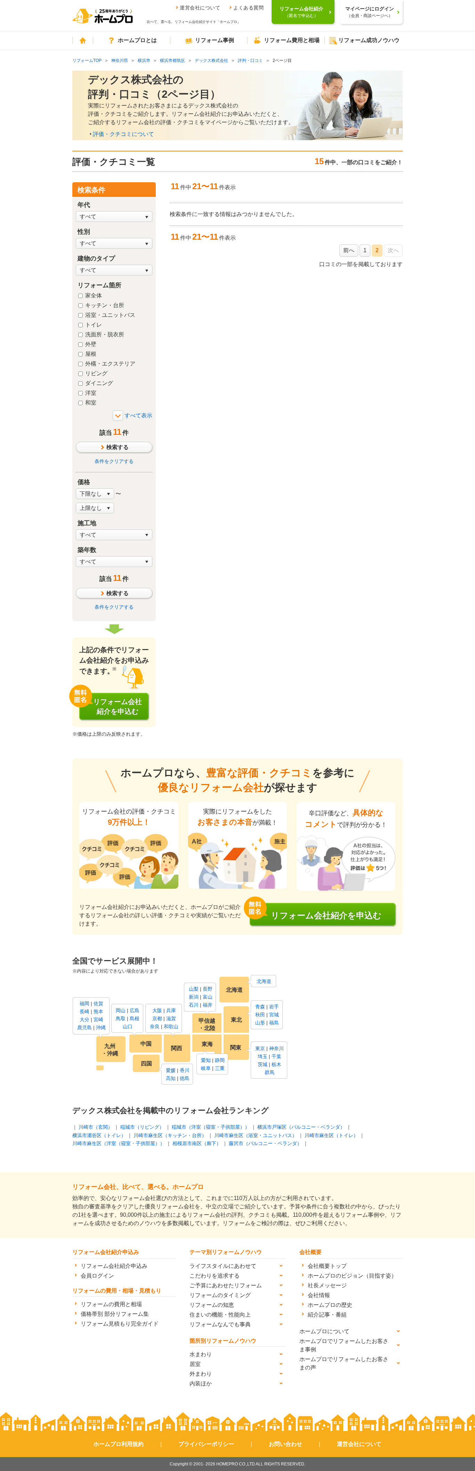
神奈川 (276, 1048)
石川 (194, 1005)
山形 (260, 1022)
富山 (207, 997)
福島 (274, 1022)
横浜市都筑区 (172, 60)
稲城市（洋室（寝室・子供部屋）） (211, 1127)
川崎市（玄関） (96, 1127)
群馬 (269, 1072)
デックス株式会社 (211, 60)
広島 (134, 1010)
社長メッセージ (327, 1285)
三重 (220, 1068)
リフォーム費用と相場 (292, 40)
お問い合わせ (285, 1444)
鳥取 (121, 1018)
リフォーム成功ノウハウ (369, 40)
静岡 (220, 1060)
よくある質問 (248, 7)
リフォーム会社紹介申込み (114, 1266)
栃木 (276, 1064)
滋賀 (171, 1018)
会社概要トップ (327, 1266)
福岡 (84, 1003)
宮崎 (98, 1019)
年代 (84, 204)
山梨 (194, 989)
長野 (207, 989)
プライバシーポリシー (206, 1444)
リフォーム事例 (214, 40)
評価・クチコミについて (123, 134)
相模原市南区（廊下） (196, 1143)
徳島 (185, 1078)
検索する (117, 447)
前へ (348, 250)
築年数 (87, 549)
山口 (127, 1026)
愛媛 (171, 1070)
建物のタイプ (96, 258)
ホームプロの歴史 (330, 1305)
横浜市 (144, 60)
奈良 (155, 1026)
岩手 (274, 1006)
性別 (84, 231)
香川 (185, 1070)
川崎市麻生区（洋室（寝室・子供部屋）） (118, 1143)
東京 (260, 1048)
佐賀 (98, 1003)
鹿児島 (84, 1027)
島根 (134, 1018)
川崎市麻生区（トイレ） (331, 1135)
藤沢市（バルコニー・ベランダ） (265, 1143)
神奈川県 (119, 60)
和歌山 (171, 1026)
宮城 (274, 1014)
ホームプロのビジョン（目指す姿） (352, 1276)
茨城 (262, 1064)
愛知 (206, 1060)
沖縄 (101, 1027)
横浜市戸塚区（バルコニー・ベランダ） (301, 1127)
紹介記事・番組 (327, 1315)
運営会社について (200, 7)
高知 (171, 1078)
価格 (84, 482)
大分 (84, 1019)
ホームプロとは (137, 40)
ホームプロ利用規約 (119, 1444)
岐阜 (206, 1068)
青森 (260, 1006)
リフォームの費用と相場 (111, 1304)
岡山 (121, 1010)
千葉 (276, 1056)
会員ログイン (97, 1276)
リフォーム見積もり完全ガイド (120, 1324)
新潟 (194, 997)
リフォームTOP (87, 60)
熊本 (98, 1011)
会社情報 (319, 1295)
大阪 (157, 1010)
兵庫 (171, 1010)
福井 (207, 1005)
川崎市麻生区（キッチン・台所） (170, 1135)
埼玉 (262, 1056)
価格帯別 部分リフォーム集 (115, 1314)
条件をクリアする (114, 461)
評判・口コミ (250, 60)
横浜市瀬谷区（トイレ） (99, 1135)
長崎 (84, 1011)
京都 (157, 1018)
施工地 (87, 523)
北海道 (264, 981)
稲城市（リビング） (142, 1127)
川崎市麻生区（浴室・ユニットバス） (255, 1135)
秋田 (260, 1014)
